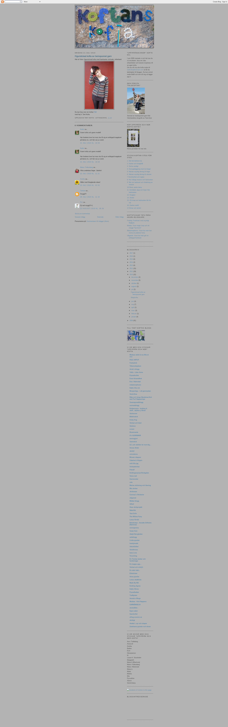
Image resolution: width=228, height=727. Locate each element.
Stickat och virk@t (136, 567)
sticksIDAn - (134, 608)
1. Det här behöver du (134, 161)
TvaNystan (133, 595)
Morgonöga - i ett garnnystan (140, 391)
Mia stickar (134, 488)
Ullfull (132, 504)
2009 (131, 320)
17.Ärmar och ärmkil (134, 208)
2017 (131, 253)
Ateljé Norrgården (136, 534)
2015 (131, 259)
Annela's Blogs (135, 598)
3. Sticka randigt (132, 166)
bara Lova (133, 553)
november (135, 280)
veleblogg (133, 537)
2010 (131, 274)
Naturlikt (133, 510)
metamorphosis (135, 385)
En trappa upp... (135, 564)
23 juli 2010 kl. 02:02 (90, 185)
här (95, 112)
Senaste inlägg (80, 217)
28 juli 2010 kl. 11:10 (90, 197)
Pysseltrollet (134, 375)
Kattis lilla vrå (135, 388)
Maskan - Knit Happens (138, 601)
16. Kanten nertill (133, 205)
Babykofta (134, 297)
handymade (134, 543)
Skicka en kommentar (82, 214)
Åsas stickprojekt (136, 507)
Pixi (81, 202)
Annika (82, 179)
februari (134, 313)
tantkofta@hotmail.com (135, 70)
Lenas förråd (134, 520)
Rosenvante (134, 432)
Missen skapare (135, 457)
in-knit (132, 429)
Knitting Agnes (135, 586)
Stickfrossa (134, 550)
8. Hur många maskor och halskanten (140, 180)
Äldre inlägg (119, 217)
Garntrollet (133, 614)
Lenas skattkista (135, 580)
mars (133, 310)
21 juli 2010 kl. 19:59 (90, 143)
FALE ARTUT (134, 360)
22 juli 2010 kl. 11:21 (90, 174)
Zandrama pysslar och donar (140, 626)
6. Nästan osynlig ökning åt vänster (139, 174)
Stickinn (133, 426)
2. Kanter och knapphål (135, 164)
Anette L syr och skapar (138, 623)
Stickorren (133, 413)
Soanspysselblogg (136, 402)
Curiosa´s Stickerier (137, 495)
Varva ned (133, 476)
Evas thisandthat (136, 378)
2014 (131, 262)
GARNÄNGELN (135, 604)
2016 (131, 256)
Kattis (82, 129)
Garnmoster (134, 479)
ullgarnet (133, 498)
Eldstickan (133, 573)
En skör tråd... (135, 570)
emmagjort (134, 438)
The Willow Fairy (136, 516)
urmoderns (134, 454)
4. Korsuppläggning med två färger (139, 169)
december (135, 277)
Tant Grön (133, 513)
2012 (131, 268)
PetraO (132, 470)
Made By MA (134, 583)
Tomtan (82, 191)
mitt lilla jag (134, 463)
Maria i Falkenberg (86, 167)
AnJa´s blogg (134, 369)
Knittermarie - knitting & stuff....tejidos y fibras (138, 409)
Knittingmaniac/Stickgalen (139, 473)
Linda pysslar (135, 540)
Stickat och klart (135, 423)
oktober (134, 283)
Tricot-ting (133, 556)
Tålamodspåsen (135, 366)
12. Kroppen (131, 195)
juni (132, 301)
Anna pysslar (134, 577)
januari (133, 317)
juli (132, 289)
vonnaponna (134, 528)
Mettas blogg (134, 501)
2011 (131, 271)
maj (132, 304)
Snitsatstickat (134, 467)
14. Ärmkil (130, 198)
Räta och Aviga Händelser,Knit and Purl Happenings (141, 398)
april (133, 307)
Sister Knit (133, 531)
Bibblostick (134, 417)
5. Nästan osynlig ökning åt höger (138, 171)
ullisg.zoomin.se (136, 617)
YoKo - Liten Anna (136, 372)
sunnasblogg (134, 405)
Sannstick (133, 442)
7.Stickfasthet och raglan (135, 177)
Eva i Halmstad (135, 381)
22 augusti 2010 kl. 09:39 (92, 208)
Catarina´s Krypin (136, 460)
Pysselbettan (134, 592)
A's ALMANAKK (135, 435)
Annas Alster (134, 448)
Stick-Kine (133, 394)
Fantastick (133, 363)
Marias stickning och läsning (140, 485)
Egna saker (134, 611)
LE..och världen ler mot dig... (140, 445)
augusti (134, 286)
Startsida (100, 217)
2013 (131, 265)
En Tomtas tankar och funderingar (138, 560)
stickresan (133, 491)
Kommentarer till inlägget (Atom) (98, 221)
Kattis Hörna (134, 589)
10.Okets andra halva (134, 187)
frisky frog (133, 420)
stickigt (132, 620)
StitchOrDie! (134, 546)
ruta (131, 482)
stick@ (132, 451)
